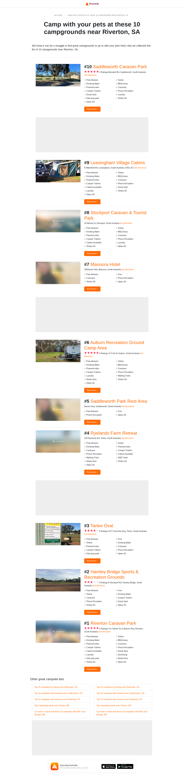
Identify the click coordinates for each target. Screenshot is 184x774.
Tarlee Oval (101, 525)
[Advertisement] (92, 134)
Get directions (90, 75)
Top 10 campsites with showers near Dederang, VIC (57, 699)
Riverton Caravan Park (113, 623)
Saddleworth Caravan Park (120, 66)
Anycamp (58, 15)
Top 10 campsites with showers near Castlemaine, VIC (59, 693)
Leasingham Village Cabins (117, 162)
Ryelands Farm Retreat (113, 433)
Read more (92, 108)
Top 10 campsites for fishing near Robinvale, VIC (56, 687)
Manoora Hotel (105, 264)
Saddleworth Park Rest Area (118, 401)
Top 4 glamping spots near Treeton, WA (52, 705)
